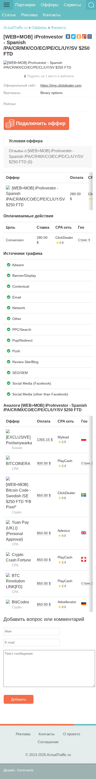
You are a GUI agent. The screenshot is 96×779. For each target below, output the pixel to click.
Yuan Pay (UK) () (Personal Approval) (17, 530)
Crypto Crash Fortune (18, 557)
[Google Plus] (84, 36)
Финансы (58, 27)
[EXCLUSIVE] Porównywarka (19, 437)
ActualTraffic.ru (15, 27)
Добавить (18, 699)
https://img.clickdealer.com (60, 85)
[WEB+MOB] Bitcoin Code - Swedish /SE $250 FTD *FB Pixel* (18, 493)
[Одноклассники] (79, 36)
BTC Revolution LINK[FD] (15, 581)
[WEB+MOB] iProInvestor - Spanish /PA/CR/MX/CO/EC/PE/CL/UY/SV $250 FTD (35, 196)
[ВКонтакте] (68, 36)
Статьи (9, 15)
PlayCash (65, 461)
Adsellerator (67, 602)
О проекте (71, 734)
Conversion (15, 240)
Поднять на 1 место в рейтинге (50, 76)
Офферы (49, 4)
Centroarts (25, 770)
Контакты (52, 15)
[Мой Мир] (89, 36)
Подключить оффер (40, 123)
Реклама (29, 15)
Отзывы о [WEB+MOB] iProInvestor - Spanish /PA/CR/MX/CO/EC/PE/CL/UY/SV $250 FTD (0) (46, 156)
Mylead (63, 437)
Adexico (64, 531)
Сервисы (72, 4)
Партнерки (25, 4)
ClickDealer (64, 238)
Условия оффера (26, 141)
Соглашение (48, 742)
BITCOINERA (18, 461)
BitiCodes (19, 602)
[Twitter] (73, 36)
